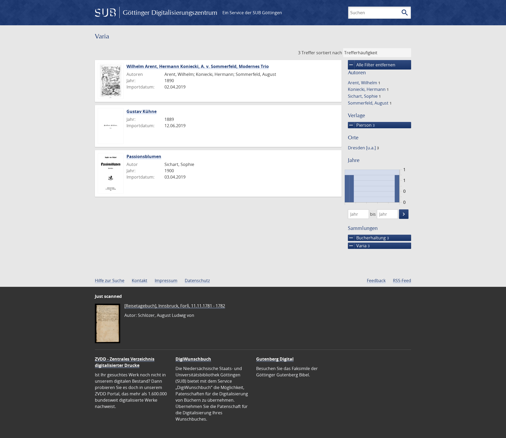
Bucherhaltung (368, 238)
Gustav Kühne (141, 111)
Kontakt (139, 280)
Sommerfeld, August (370, 103)
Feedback (376, 280)
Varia (359, 246)
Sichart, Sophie (364, 96)
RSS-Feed (402, 280)
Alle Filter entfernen (371, 65)
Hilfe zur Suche (109, 280)
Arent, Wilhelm (364, 83)
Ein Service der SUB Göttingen (252, 13)
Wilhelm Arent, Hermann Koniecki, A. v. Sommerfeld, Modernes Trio (197, 66)
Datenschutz (197, 280)
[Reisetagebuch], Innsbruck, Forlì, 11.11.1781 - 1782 (174, 306)
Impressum (166, 280)
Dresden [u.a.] (363, 148)
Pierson (361, 125)
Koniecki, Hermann (368, 89)
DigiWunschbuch (193, 359)
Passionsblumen (143, 156)
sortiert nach (329, 53)
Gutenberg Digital (275, 359)
